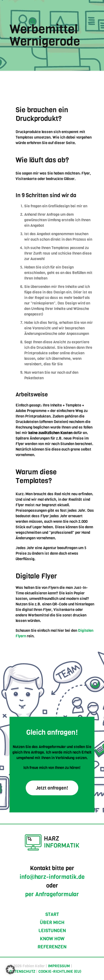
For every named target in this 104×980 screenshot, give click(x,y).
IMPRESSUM (59, 965)
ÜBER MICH (52, 922)
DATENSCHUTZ (22, 971)
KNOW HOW (52, 939)
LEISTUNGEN (52, 931)
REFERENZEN (52, 947)
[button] (10, 969)
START (52, 914)
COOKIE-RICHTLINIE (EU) (59, 971)
